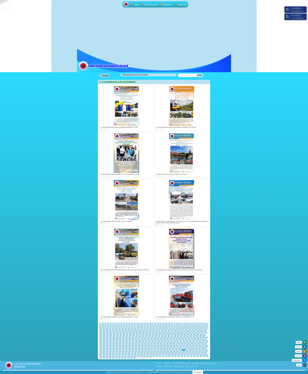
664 (206, 351)
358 (206, 337)
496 (104, 345)
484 (173, 343)
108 (163, 326)
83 (202, 325)
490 (192, 343)
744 (132, 356)
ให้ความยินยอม (198, 372)
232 (121, 332)
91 (113, 326)
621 (177, 350)
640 (129, 351)
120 (200, 326)
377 (158, 339)
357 (203, 337)
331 (120, 337)
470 (129, 343)
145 (170, 328)
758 (175, 356)
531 (107, 347)
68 (163, 325)
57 (134, 325)
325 (101, 337)
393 (101, 340)
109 (166, 326)
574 (135, 348)
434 (123, 342)
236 (134, 332)
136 (142, 328)
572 (129, 348)
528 (206, 345)
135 (138, 328)
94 (121, 326)
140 (154, 328)
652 (168, 351)
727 (188, 354)
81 (197, 325)
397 (114, 340)
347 (171, 337)
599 (107, 350)
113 (178, 326)
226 (101, 332)
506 (136, 345)
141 (157, 328)
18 (139, 323)
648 (155, 351)
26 (161, 323)
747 (141, 356)
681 (151, 353)
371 (139, 339)
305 (144, 336)
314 (172, 336)
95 (124, 326)
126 (110, 328)
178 (162, 329)
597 (101, 350)
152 (192, 328)
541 (139, 347)
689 (176, 353)
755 (166, 356)
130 (123, 328)
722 (172, 354)
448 (168, 342)
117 (190, 326)
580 (154, 348)
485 (176, 343)
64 (153, 325)
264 (117, 334)
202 (130, 331)
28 (166, 323)
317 (181, 336)
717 (156, 354)
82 (199, 325)
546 (155, 347)
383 (176, 339)
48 (110, 325)
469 (126, 343)
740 (119, 356)
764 (194, 356)
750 (150, 356)
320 (191, 336)
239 (144, 332)
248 (173, 332)
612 (149, 350)
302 (134, 336)
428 (104, 342)
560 (200, 347)
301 (131, 336)
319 (187, 336)
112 (175, 326)
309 (156, 336)
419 (183, 340)
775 (119, 358)
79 (192, 325)
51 (118, 325)
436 (130, 342)
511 (152, 345)
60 (142, 325)
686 (166, 353)
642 (136, 351)
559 (197, 347)
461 (100, 343)
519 (177, 345)
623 (183, 350)
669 (113, 353)
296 (114, 336)
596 (205, 348)
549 (165, 347)
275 (153, 334)
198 (116, 331)
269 (134, 334)
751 (153, 356)
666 (104, 353)
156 (204, 328)
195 (107, 331)
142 (160, 328)
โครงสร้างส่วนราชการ (150, 4)
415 (171, 340)
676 (135, 353)
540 (136, 347)
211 (159, 331)
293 (104, 336)
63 (150, 325)
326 (104, 337)
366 (123, 339)
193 (101, 331)
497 (107, 345)
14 (129, 323)
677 (138, 353)
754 (163, 356)
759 (178, 356)
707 (126, 354)
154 (198, 328)
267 (127, 334)
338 (142, 337)
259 (101, 334)
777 (125, 358)
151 (188, 328)
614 (155, 350)
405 (140, 340)
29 (169, 323)
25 (158, 323)
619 (170, 350)
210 (156, 331)
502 (123, 345)
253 (189, 332)
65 (155, 325)
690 (179, 353)
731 (200, 354)
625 (190, 350)
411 (158, 340)
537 (126, 347)
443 (152, 342)
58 (137, 325)
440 (142, 342)
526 (200, 345)
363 (113, 339)
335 (133, 337)
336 (136, 337)
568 (116, 348)
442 (149, 342)
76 (184, 325)
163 (116, 329)
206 (143, 331)
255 (196, 332)
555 (184, 347)
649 (158, 351)
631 (100, 351)
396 (110, 340)
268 (130, 334)
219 (185, 331)
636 (117, 351)
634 (110, 351)
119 (196, 326)
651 (164, 351)
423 (197, 340)
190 (199, 329)
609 (139, 350)
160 (107, 329)
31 (174, 323)
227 (104, 332)
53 (124, 325)
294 (108, 336)
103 (147, 326)
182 (174, 329)
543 (146, 347)
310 (159, 336)
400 (123, 340)
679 (144, 353)
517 (171, 345)
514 (161, 345)
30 (171, 323)
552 (174, 347)
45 (103, 325)
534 (117, 347)
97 (129, 326)
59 (140, 325)
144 (167, 328)
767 (203, 356)
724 (178, 354)
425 (203, 340)
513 (158, 345)
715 (150, 354)
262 (111, 334)
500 (117, 345)
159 (104, 329)
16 (134, 323)
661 (196, 351)
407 (146, 340)
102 (144, 326)
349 (178, 337)
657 (184, 351)
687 (169, 353)
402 (130, 340)
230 (114, 332)
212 (162, 331)
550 (168, 347)
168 (132, 329)
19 (142, 323)
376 (155, 339)
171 (141, 329)
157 (207, 328)
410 (155, 340)
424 (200, 340)
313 (169, 336)
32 (177, 323)
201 (126, 331)
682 (154, 353)
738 (113, 356)
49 (113, 325)
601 (113, 350)
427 (101, 342)
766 (200, 356)
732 (204, 354)
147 (176, 328)
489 (189, 343)
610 (142, 350)
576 (142, 348)
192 (205, 329)
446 (162, 342)
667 (107, 353)
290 (201, 334)
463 (107, 343)
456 (194, 342)
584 (167, 348)
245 (163, 332)
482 (167, 343)
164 (119, 329)
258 (206, 332)
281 (172, 334)
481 (164, 343)
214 (169, 331)
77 (186, 325)
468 (123, 343)
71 (171, 325)
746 (138, 356)
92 (116, 326)
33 (179, 323)
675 (132, 353)
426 (206, 340)
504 (130, 345)
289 (198, 334)
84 (204, 325)
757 (172, 356)
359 (101, 339)
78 (189, 325)
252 (186, 332)
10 (119, 323)
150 (185, 328)
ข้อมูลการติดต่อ (181, 4)
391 (202, 339)
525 (197, 345)
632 (104, 351)
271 (140, 334)
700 (104, 354)
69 (166, 325)
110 (169, 326)
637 (120, 351)
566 (110, 348)
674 (129, 353)
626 (193, 350)
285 (185, 334)
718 (159, 354)
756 (169, 356)
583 (163, 348)
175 (153, 329)
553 (178, 347)
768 (206, 356)
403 (133, 340)
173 (147, 329)
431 (113, 342)
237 (137, 332)
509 (146, 345)
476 (148, 343)
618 (167, 350)
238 (140, 332)
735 (104, 356)
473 (139, 343)
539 (133, 347)
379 (164, 339)
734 (100, 356)
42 (203, 323)
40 (198, 323)
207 (146, 331)
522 (187, 345)
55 (129, 325)
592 (192, 348)
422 (193, 340)
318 (184, 336)
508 (142, 345)
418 (180, 340)
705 (119, 354)
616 (161, 350)
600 (110, 350)
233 (124, 332)
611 (145, 350)
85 (207, 325)
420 (187, 340)
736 (107, 356)
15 (131, 323)
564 (104, 348)
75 (181, 325)
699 (101, 354)
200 (123, 331)
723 (175, 354)
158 (100, 329)
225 (205, 331)
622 (180, 350)
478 (154, 343)
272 (143, 334)
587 (176, 348)
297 (118, 336)
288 (194, 334)
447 (165, 342)
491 (195, 343)
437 (133, 342)
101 (141, 326)
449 (171, 342)
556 (187, 347)
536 (123, 347)
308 (153, 336)
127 (113, 328)
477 (151, 343)
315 (175, 336)
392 (205, 339)
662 (200, 351)
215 (172, 331)
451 (177, 342)
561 (203, 347)
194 (104, 331)
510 (149, 345)
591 (189, 348)
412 (162, 340)
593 (195, 348)
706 (123, 354)
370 (136, 339)
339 (146, 337)
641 (132, 351)
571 (126, 348)
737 (110, 356)
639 (126, 351)
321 (194, 336)
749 (147, 356)
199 (120, 331)
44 (100, 325)
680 (148, 353)
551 (171, 347)
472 (136, 343)
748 (144, 356)
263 (114, 334)
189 (196, 329)
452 (181, 342)
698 (205, 353)
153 (195, 328)
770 (104, 358)
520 (180, 345)
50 (116, 325)
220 (188, 331)
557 (190, 347)
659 (190, 351)
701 (107, 354)
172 (144, 329)
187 (189, 329)
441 (145, 342)
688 (172, 353)
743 (129, 356)
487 (182, 343)
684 (160, 353)
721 (169, 354)
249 (176, 332)
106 (157, 326)
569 (120, 348)
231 (117, 332)
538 (129, 347)
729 (194, 354)
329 (114, 337)
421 (190, 340)
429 (107, 342)
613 (152, 350)
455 (190, 342)
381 (170, 339)
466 (117, 343)
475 (145, 343)
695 (195, 353)
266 (124, 334)
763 (191, 356)
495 (101, 345)
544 (149, 347)
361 (107, 339)
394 (104, 340)
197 (113, 331)
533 (114, 347)
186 (187, 329)
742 (125, 356)
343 (159, 337)
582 (160, 348)
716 (153, 354)
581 (157, 348)
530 (104, 347)
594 (199, 348)
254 (193, 332)
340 (149, 337)
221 (191, 331)
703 (113, 354)
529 (101, 347)
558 (193, 347)
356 (200, 337)
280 (169, 334)
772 (110, 358)
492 (198, 343)
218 (181, 331)
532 (110, 347)
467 (120, 343)
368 (129, 339)
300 (127, 336)
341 (152, 337)
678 (141, 353)
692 (186, 353)
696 (199, 353)
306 (147, 336)
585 (170, 348)
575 (138, 348)
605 (126, 350)
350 (181, 337)
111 (172, 326)
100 (138, 326)
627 (197, 350)
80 (194, 325)
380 (167, 339)
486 (179, 343)
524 (193, 345)
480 (160, 343)
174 (150, 329)
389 (195, 339)
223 (198, 331)
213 (165, 331)
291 (204, 334)
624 (187, 350)
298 (121, 336)
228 (107, 332)
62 (147, 325)
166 (125, 329)
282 (175, 334)
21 (147, 323)
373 (145, 339)
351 (184, 337)
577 (145, 348)
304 (140, 336)
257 (203, 332)
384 (179, 339)
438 (136, 342)
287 (191, 334)
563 (101, 348)
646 (149, 351)
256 (199, 332)
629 (203, 350)
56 (132, 325)
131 (126, 328)
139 (151, 328)
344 (162, 337)
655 (177, 351)
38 (192, 323)
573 (132, 348)
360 (104, 339)
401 (127, 340)
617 (164, 350)
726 (185, 354)
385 (183, 339)
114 (181, 326)
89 (108, 326)
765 (197, 356)
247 (170, 332)
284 (182, 334)
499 (114, 345)
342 (155, 337)
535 (120, 347)
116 (187, 326)
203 (133, 331)
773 (113, 358)
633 (107, 351)
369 (133, 339)
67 (161, 325)
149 (182, 328)
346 (168, 337)
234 (127, 332)
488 (185, 343)
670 (116, 353)
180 (168, 329)
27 (163, 323)
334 (130, 337)
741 (122, 356)
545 (152, 347)
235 (130, 332)
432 (117, 342)
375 (151, 339)
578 (148, 348)
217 (178, 331)
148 (179, 328)
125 (107, 328)
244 (160, 332)
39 (195, 323)
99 (135, 326)
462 (104, 343)
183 (177, 329)
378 (161, 339)
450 (174, 342)
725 (182, 354)
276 (156, 334)
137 (145, 328)
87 (102, 326)
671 (119, 353)
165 (122, 329)
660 (193, 351)
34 (182, 323)
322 (197, 336)
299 (124, 336)
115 (184, 326)
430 (110, 342)
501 (120, 345)
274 (150, 334)
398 (117, 340)
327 (107, 337)
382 (173, 339)
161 (110, 329)
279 (166, 334)
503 (127, 345)
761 (185, 356)
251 (183, 332)
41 (200, 323)
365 (120, 339)
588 (179, 348)
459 (203, 342)
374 (148, 339)
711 (138, 354)
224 (201, 331)
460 (206, 342)
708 (129, 354)
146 (173, 328)
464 (110, 343)
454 (187, 342)
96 (127, 326)
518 (174, 345)
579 (151, 348)
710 (135, 354)
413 (165, 340)
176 (156, 329)
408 (149, 340)
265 (120, 334)
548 (161, 347)
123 (101, 328)
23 (153, 323)
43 (206, 323)
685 (163, 353)
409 (152, 340)
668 (110, 353)
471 (132, 343)
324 (204, 336)
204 (136, 331)
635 (113, 351)
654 (174, 351)
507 (139, 345)
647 (152, 351)
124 (104, 328)
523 (190, 345)
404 (136, 340)
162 (113, 329)
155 (201, 328)
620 (174, 350)
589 (182, 348)
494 (205, 343)
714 (147, 354)
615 (158, 350)
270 (137, 334)
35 (185, 323)
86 (100, 326)
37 (190, 323)
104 (150, 326)
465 (113, 343)
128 (116, 328)
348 (174, 337)
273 (146, 334)
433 (120, 342)
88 (105, 326)
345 (165, 337)
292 (101, 336)
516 (168, 345)
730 (197, 354)
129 (120, 328)
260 (104, 334)
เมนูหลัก (135, 4)
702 (110, 354)
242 (153, 332)
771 (107, 358)
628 (200, 350)
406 (143, 340)
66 (158, 325)
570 (123, 348)
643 (139, 351)
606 (130, 350)
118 (193, 326)
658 (187, 351)
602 (117, 350)
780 (134, 358)
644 (142, 351)
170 (138, 329)
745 (135, 356)
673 (126, 353)
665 (101, 353)
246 (167, 332)
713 (144, 354)
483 (170, 343)
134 (135, 328)
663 (203, 351)
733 (207, 354)
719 (162, 354)
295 (111, 336)
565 (107, 348)
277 (159, 334)
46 (105, 325)
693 (189, 353)
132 (129, 328)
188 (192, 329)
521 (183, 345)
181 (171, 329)
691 (182, 353)
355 (197, 337)
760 (182, 356)
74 (179, 325)
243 (157, 332)
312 (166, 336)
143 (163, 328)
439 (139, 342)
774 (116, 358)
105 (153, 326)
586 (173, 348)
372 (142, 339)
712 (141, 354)
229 (111, 332)
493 (202, 343)
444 (155, 342)
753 (160, 356)
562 (206, 347)
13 (126, 323)
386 (186, 339)
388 (192, 339)
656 (181, 351)
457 (197, 342)
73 (176, 325)
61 (145, 325)
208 (149, 331)
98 (132, 326)
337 (139, 337)
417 (177, 340)
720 (166, 354)
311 (162, 336)
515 (164, 345)
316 (178, 336)
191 (202, 329)
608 (136, 350)
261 (107, 334)
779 (131, 358)
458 (200, 342)
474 (142, 343)
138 (148, 328)
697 (202, 353)
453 (184, 342)
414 (168, 340)
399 (120, 340)
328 (110, 337)
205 (139, 331)
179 (165, 329)
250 (180, 332)
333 (127, 337)
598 (104, 350)
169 (135, 329)
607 (133, 350)
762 (188, 356)
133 (132, 328)
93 (118, 326)
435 (126, 342)
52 (121, 325)
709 (132, 354)
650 (161, 351)
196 (110, 331)
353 (191, 337)
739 (116, 356)
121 (203, 326)
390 (198, 339)
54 (126, 325)
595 (202, 348)
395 (107, 340)
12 (124, 323)
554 (181, 347)
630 (206, 350)
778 (128, 358)
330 (117, 337)
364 (117, 339)
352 (187, 337)
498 (110, 345)
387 (189, 339)
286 (188, 334)
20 (144, 323)
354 (194, 337)
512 (155, 345)
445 (158, 342)
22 (150, 323)
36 (187, 323)
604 (123, 350)
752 (157, 356)
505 (133, 345)
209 (153, 331)
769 (101, 358)
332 (123, 337)
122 (206, 326)
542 (142, 347)
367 (126, 339)
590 (185, 348)
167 (129, 329)
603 (120, 350)
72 (174, 325)
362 (110, 339)
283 (178, 334)
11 (121, 323)
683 (157, 353)
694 (192, 353)
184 (180, 329)
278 (162, 334)
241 (150, 332)
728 (191, 354)
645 (145, 351)
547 (158, 347)
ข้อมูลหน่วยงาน (166, 4)
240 (147, 332)
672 (123, 353)
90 (110, 326)
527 (203, 345)
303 (137, 336)
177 (159, 329)
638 (123, 351)
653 (171, 351)
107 (160, 326)
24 (155, 323)
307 (150, 336)
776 (122, 358)
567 (113, 348)
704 (116, 354)
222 (195, 331)
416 (174, 340)
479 (157, 343)
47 (108, 325)
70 (168, 325)
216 (175, 331)
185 (183, 329)
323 (201, 336)
